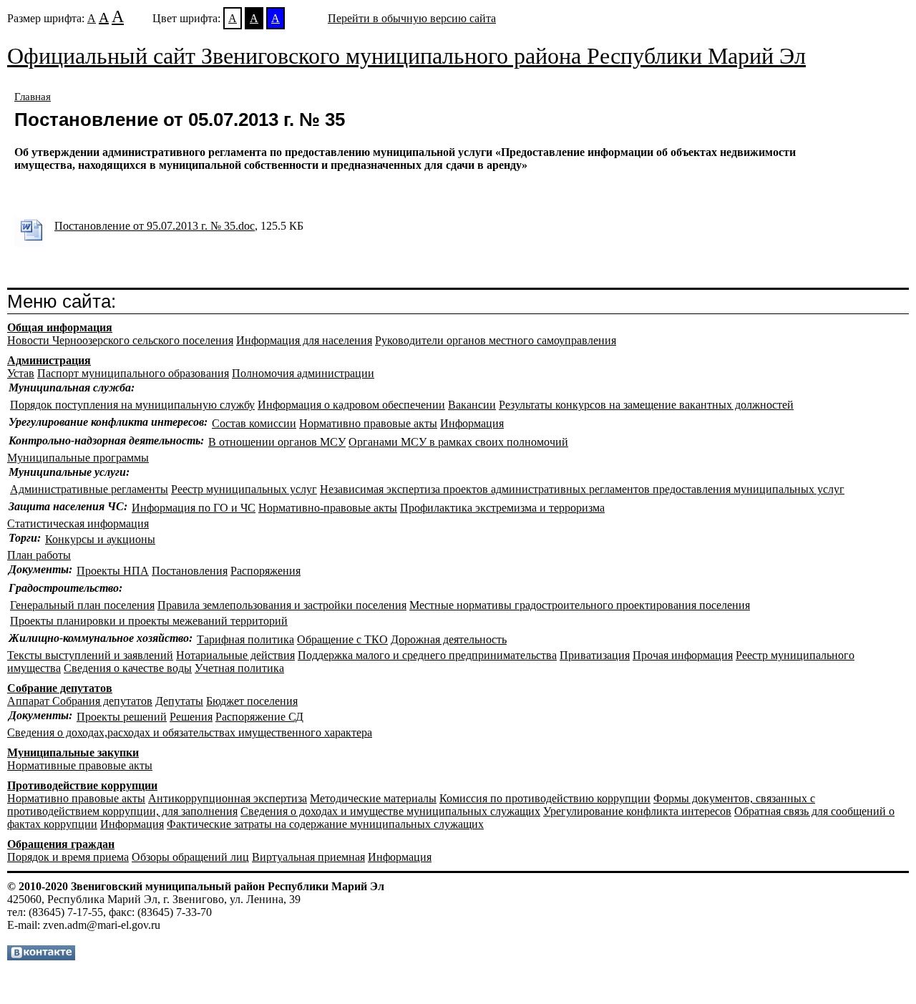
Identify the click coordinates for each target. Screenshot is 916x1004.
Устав (20, 373)
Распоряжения (265, 571)
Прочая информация (683, 655)
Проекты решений (122, 717)
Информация (472, 423)
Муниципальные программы (78, 458)
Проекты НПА (113, 571)
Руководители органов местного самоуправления (495, 340)
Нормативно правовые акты (368, 423)
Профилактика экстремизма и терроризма (502, 508)
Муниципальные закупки (73, 752)
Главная (32, 96)
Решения (191, 717)
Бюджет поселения (252, 701)
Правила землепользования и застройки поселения (281, 605)
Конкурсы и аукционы (100, 539)
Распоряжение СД (259, 717)
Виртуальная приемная (308, 857)
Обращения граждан (60, 844)
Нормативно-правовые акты (327, 508)
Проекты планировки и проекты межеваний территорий (149, 621)
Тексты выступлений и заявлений (90, 655)
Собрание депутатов (59, 688)
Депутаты (179, 701)
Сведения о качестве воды (128, 668)
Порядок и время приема (68, 857)
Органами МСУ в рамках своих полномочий (458, 442)
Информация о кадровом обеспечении (351, 405)
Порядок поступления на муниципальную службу (132, 405)
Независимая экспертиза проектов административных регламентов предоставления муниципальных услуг (582, 489)
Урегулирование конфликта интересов (637, 811)
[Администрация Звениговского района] (41, 956)
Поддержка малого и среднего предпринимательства (427, 655)
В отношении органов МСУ (277, 442)
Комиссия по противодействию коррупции (545, 798)
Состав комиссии (254, 423)
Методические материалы (373, 798)
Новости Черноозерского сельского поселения (120, 340)
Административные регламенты (89, 489)
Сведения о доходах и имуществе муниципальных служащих (390, 811)
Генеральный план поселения (82, 605)
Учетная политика (239, 668)
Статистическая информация (78, 523)
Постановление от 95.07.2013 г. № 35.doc (154, 226)
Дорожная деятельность (449, 639)
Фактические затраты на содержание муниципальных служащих (325, 824)
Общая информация (59, 327)
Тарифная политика (245, 639)
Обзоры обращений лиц (190, 857)
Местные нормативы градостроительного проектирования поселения (579, 605)
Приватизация (595, 655)
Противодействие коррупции (82, 785)
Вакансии (472, 405)
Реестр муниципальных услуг (244, 489)
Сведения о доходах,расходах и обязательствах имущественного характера (189, 732)
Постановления (190, 571)
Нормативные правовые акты (79, 765)
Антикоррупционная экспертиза (227, 798)
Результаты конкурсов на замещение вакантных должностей (646, 405)
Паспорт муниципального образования (133, 373)
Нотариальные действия (235, 655)
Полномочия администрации (303, 373)
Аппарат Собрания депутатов (79, 701)
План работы (39, 555)
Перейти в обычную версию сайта (412, 18)
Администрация (49, 360)
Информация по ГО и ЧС (193, 508)
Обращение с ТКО (342, 639)
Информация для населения (304, 340)
